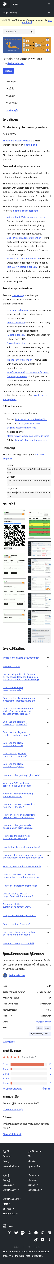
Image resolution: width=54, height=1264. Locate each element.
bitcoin (47, 1028)
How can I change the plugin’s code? (21, 775)
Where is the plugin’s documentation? (21, 657)
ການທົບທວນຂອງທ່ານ (12, 1088)
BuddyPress (10, 1213)
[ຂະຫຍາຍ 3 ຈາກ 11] (22, 582)
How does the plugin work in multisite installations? (16, 837)
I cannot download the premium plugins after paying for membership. (21, 875)
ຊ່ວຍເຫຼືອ (7, 1180)
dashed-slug (30, 144)
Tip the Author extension (19, 359)
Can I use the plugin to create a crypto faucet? (15, 723)
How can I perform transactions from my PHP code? (19, 805)
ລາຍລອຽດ (11, 81)
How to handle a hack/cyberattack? (21, 847)
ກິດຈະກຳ (32, 1180)
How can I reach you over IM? (18, 943)
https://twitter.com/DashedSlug (31, 419)
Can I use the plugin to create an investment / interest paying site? (20, 699)
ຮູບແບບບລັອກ (34, 1166)
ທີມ (29, 1156)
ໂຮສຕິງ (6, 1161)
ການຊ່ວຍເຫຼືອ (12, 110)
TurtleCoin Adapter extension (22, 266)
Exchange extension (17, 310)
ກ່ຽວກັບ (6, 1151)
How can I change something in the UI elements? (18, 795)
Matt (7, 1203)
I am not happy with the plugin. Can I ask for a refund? (18, 895)
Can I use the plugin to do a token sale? (13, 744)
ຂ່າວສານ (7, 1156)
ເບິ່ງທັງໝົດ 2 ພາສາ (43, 1022)
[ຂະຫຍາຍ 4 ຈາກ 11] (22, 613)
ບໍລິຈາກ (33, 1185)
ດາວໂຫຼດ (8, 71)
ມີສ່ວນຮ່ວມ (33, 1175)
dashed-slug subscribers (25, 210)
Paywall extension (16, 343)
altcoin (39, 1028)
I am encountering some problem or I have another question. (19, 933)
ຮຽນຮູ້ (6, 1175)
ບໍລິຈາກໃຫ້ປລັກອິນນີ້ (12, 1134)
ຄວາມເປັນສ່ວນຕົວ (11, 1166)
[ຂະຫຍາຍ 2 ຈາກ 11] (22, 556)
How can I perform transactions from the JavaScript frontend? (19, 816)
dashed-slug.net (15, 63)
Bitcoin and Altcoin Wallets (16, 140)
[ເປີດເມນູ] (49, 4)
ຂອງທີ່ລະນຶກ (35, 1190)
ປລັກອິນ (32, 1161)
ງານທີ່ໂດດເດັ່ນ (35, 1151)
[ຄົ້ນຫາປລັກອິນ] (32, 31)
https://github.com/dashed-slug (31, 440)
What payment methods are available (22, 866)
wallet (47, 1034)
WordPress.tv (11, 1190)
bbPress (8, 1208)
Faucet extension (16, 334)
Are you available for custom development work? (17, 905)
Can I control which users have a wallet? (13, 688)
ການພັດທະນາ (12, 102)
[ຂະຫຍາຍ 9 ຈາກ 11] (47, 596)
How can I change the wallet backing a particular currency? (18, 826)
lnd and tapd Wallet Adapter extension (26, 217)
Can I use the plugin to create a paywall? (13, 765)
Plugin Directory (10, 12)
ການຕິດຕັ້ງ (10, 95)
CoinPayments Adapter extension (24, 237)
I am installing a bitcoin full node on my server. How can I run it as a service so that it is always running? (21, 677)
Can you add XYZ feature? (16, 924)
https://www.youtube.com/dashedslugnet (28, 436)
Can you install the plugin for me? (19, 915)
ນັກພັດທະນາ (8, 1185)
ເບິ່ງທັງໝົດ (46, 1088)
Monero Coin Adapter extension (23, 258)
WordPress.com (12, 1198)
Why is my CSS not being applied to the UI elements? (17, 784)
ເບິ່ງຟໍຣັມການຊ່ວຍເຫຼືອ (13, 1109)
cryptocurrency (36, 1034)
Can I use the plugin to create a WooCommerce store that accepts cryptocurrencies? (18, 711)
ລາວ (11, 1226)
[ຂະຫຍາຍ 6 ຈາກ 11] (47, 544)
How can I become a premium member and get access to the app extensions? (23, 856)
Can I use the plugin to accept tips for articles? (15, 754)
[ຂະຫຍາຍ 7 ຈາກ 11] (47, 562)
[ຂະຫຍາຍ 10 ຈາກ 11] (47, 614)
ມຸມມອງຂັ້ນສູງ (9, 1041)
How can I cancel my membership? (20, 885)
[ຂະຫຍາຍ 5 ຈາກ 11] (47, 512)
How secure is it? (11, 666)
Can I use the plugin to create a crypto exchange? (16, 733)
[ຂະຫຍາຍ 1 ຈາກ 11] (22, 512)
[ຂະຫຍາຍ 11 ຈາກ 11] (47, 631)
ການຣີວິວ (10, 88)
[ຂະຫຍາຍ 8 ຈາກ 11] (47, 579)
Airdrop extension (16, 322)
